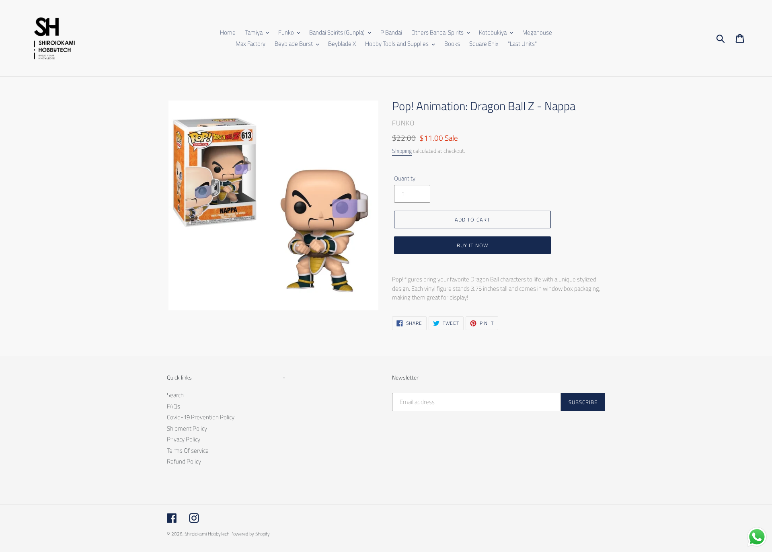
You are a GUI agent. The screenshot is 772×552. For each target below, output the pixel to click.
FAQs (173, 406)
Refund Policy (184, 461)
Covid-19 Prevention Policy (200, 417)
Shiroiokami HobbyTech (207, 534)
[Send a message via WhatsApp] (757, 537)
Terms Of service (188, 450)
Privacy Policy (183, 439)
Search (175, 395)
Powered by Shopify (250, 534)
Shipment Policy (187, 428)
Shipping (402, 150)
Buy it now (472, 245)
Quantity (404, 178)
